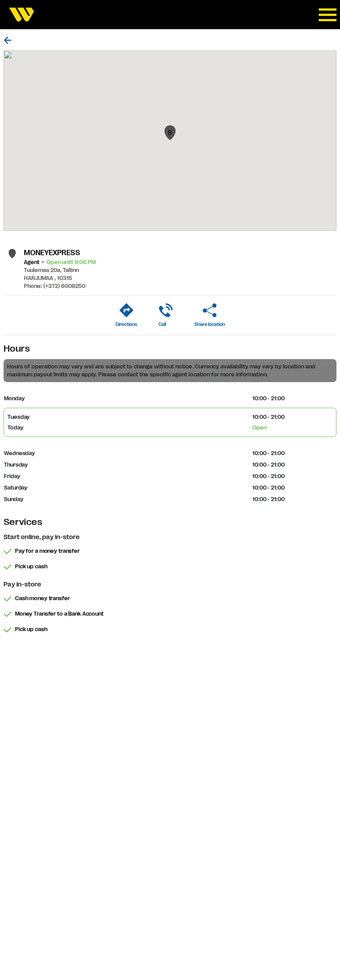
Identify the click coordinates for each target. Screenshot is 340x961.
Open (259, 428)
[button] (170, 132)
